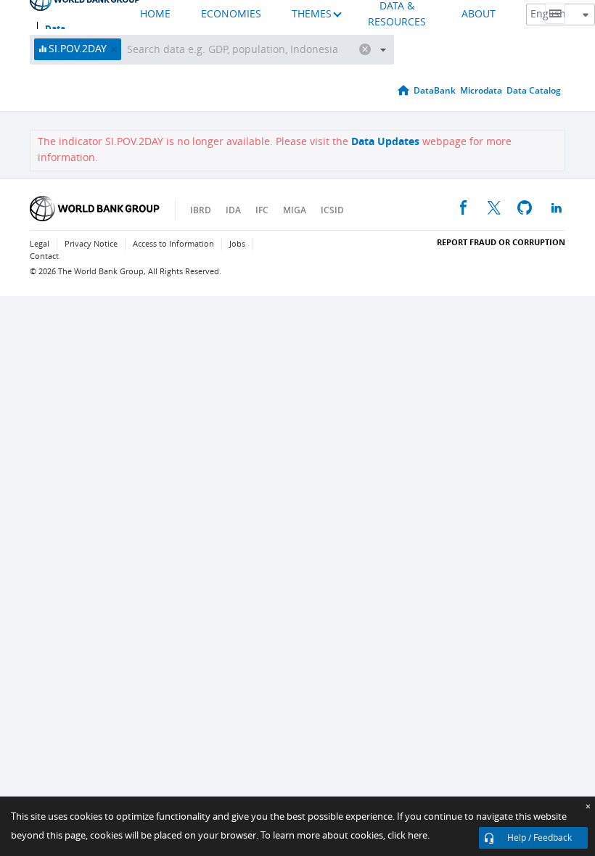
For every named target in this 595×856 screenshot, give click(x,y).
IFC (261, 210)
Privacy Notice (91, 244)
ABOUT (478, 14)
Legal (39, 244)
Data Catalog (533, 90)
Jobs (237, 244)
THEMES (312, 14)
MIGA (294, 210)
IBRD (200, 210)
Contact (44, 256)
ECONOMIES (231, 14)
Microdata (481, 90)
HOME (155, 14)
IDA (233, 210)
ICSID (332, 210)
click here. (408, 835)
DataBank (435, 90)
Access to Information (173, 244)
